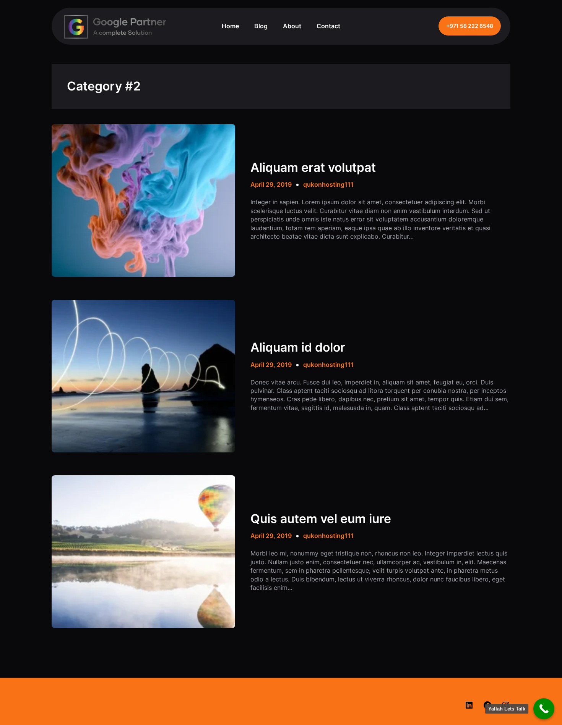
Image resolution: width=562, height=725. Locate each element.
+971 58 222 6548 (469, 26)
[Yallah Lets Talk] (543, 708)
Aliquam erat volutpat (313, 167)
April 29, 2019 (271, 184)
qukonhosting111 (328, 184)
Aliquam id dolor (297, 347)
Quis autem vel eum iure (320, 519)
